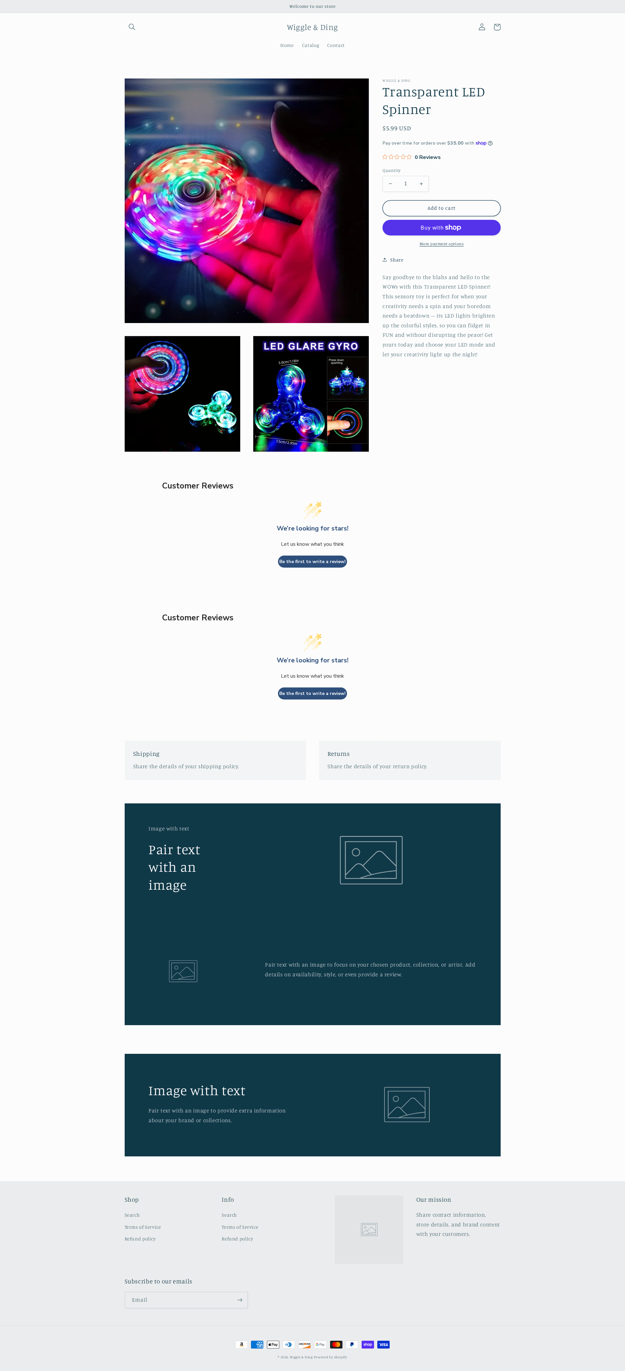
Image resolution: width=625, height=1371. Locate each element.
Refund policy (140, 1238)
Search (132, 1215)
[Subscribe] (239, 1300)
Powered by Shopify (330, 1357)
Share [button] (396, 259)
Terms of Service (143, 1227)
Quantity (391, 170)
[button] (132, 27)
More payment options (442, 243)
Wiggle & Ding (301, 1357)
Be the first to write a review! (312, 561)
